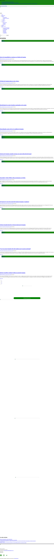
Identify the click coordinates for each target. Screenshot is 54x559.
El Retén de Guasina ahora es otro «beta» (9, 81)
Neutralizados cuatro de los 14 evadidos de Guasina (12, 129)
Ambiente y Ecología (6, 28)
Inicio (2, 14)
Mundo (4, 20)
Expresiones (5, 22)
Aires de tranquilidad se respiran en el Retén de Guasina (13, 57)
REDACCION (2, 179)
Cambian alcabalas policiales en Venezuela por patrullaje (10, 2)
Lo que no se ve (4, 4)
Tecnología (4, 32)
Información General (6, 27)
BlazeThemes (16, 558)
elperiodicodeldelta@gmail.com (9, 550)
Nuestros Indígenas (6, 18)
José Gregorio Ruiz (2, 203)
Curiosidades (5, 29)
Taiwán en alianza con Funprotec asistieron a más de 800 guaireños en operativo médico (13, 542)
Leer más (1, 62)
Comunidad (5, 17)
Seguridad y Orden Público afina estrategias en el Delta (12, 177)
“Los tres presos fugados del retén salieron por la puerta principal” (15, 248)
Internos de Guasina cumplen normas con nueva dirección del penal (15, 154)
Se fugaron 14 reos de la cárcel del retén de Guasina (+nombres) (14, 201)
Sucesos (3, 89)
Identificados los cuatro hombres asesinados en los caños (13, 105)
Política (3, 25)
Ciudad (3, 16)
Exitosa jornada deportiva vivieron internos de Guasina (13, 224)
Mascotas (4, 31)
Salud (4, 19)
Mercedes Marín (2, 106)
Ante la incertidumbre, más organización (8, 1)
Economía (4, 30)
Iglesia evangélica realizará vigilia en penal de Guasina (12, 272)
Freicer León (2, 226)
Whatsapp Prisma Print (27, 298)
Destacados (3, 15)
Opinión (4, 24)
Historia (4, 23)
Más (2, 26)
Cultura (3, 21)
